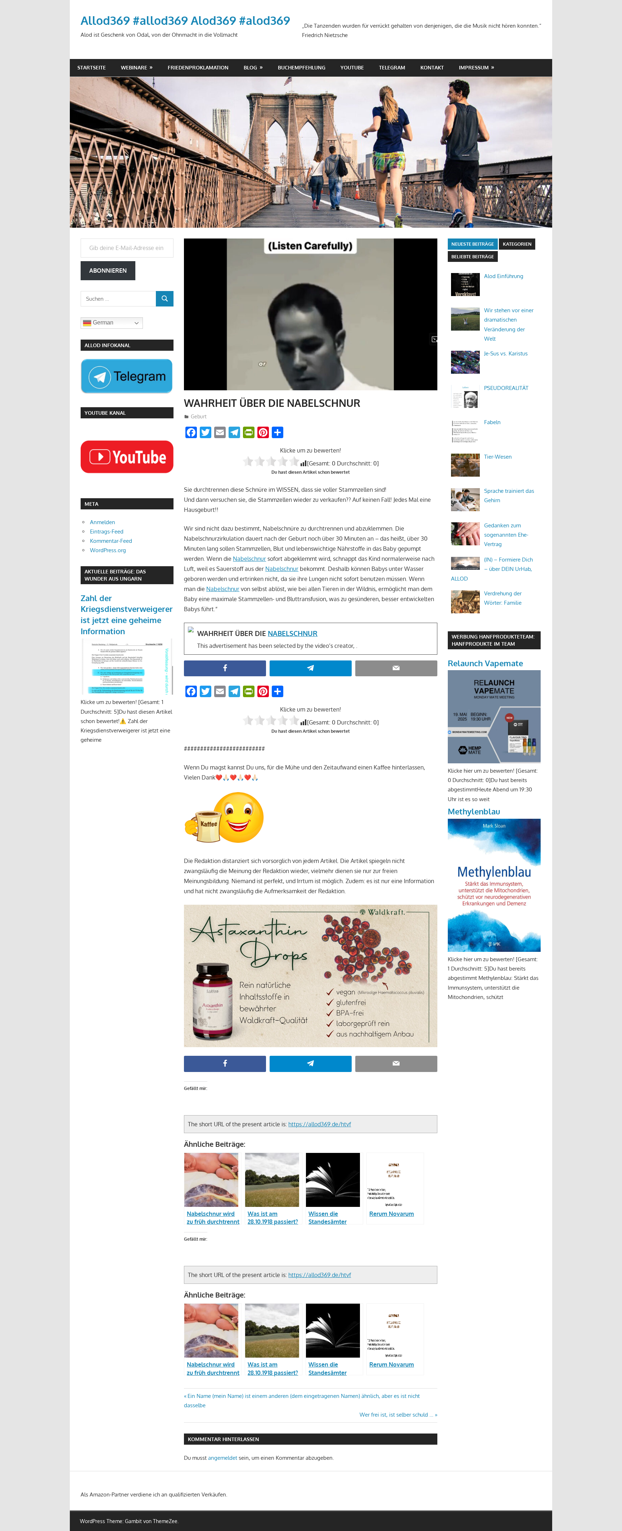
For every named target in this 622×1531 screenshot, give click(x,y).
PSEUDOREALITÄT (506, 388)
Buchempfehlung (301, 67)
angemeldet (222, 1457)
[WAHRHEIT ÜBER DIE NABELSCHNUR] (310, 638)
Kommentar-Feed (111, 540)
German (102, 322)
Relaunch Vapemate (485, 663)
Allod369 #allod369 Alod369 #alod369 (185, 20)
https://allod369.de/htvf (319, 1124)
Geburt (199, 416)
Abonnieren (108, 270)
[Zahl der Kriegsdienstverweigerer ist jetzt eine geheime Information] (127, 692)
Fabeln (492, 422)
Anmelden (102, 522)
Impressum (474, 67)
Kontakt (432, 67)
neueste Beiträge (472, 244)
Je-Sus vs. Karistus (506, 353)
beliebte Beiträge (472, 256)
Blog (250, 67)
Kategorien (517, 244)
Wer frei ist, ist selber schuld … (396, 1414)
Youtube (352, 67)
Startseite (91, 67)
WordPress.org (108, 550)
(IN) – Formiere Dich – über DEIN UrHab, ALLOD (492, 569)
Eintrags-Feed (106, 531)
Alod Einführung (503, 276)
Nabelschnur (249, 558)
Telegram (392, 67)
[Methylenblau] (494, 949)
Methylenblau (474, 811)
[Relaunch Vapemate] (494, 761)
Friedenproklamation (198, 67)
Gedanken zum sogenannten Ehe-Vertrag (506, 535)
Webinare (134, 67)
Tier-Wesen (498, 456)
